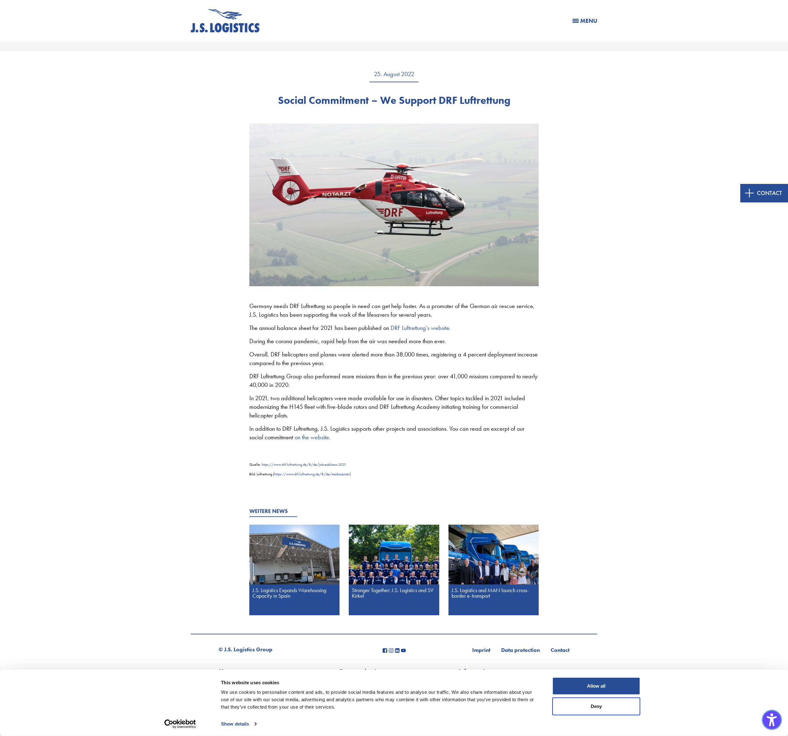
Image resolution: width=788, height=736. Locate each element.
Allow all (596, 686)
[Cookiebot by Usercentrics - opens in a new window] (180, 724)
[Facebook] (386, 650)
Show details (235, 723)
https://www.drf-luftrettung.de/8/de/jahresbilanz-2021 (304, 464)
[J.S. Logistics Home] (225, 30)
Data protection (520, 650)
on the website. (313, 437)
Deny (596, 706)
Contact (560, 650)
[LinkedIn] (398, 650)
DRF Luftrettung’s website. (421, 328)
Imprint (481, 650)
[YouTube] (403, 650)
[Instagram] (392, 650)
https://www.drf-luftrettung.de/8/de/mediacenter (312, 474)
